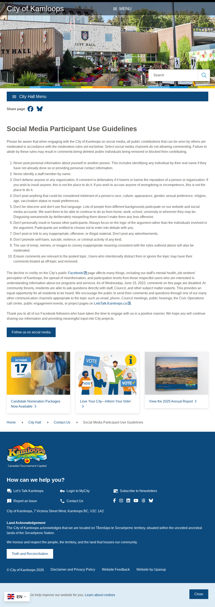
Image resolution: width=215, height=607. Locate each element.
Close (198, 594)
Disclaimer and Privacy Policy (73, 569)
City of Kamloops (35, 8)
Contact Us (62, 422)
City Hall (34, 422)
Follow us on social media (31, 332)
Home (11, 422)
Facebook (75, 273)
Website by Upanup (151, 569)
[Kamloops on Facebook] (114, 501)
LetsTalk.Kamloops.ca (110, 303)
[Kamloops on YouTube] (136, 501)
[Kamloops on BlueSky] (151, 501)
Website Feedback (116, 569)
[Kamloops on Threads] (144, 501)
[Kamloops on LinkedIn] (128, 501)
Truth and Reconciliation (30, 554)
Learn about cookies (100, 595)
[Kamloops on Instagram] (121, 501)
